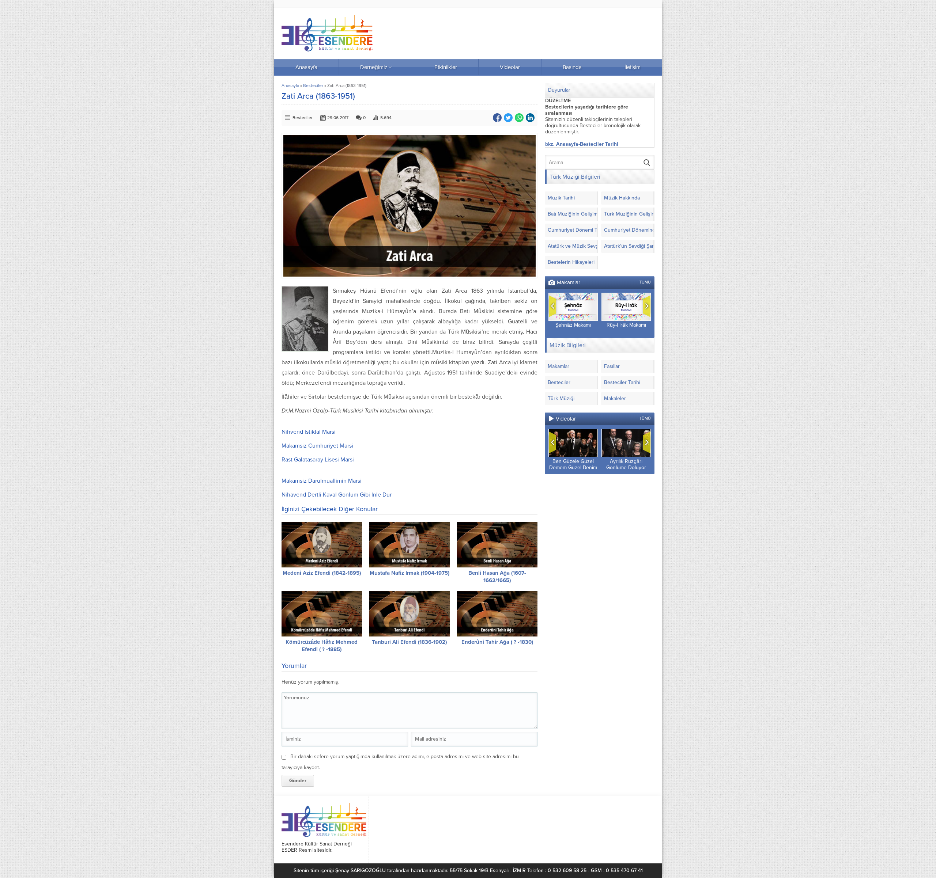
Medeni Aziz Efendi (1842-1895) (322, 573)
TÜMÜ (645, 282)
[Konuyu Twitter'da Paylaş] (508, 117)
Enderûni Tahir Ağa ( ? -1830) (497, 642)
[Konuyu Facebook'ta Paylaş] (497, 117)
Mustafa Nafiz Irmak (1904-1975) (409, 573)
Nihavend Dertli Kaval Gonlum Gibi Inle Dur (337, 494)
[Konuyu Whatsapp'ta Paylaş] (519, 117)
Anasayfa (290, 85)
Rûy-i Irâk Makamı (626, 325)
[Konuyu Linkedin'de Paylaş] (530, 117)
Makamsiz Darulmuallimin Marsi (322, 480)
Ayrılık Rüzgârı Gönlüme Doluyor (626, 464)
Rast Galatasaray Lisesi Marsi (318, 459)
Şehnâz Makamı (573, 325)
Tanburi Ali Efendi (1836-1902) (409, 642)
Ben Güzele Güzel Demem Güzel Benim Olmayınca (573, 467)
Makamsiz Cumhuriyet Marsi (317, 445)
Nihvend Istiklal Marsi (309, 432)
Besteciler (313, 85)
